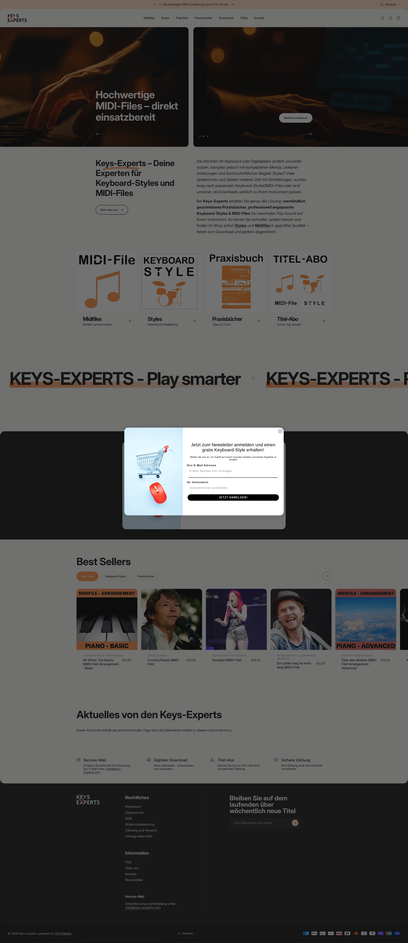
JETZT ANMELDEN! (233, 497)
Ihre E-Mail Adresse (201, 465)
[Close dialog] (280, 431)
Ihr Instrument (197, 482)
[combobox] (232, 488)
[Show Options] (276, 488)
